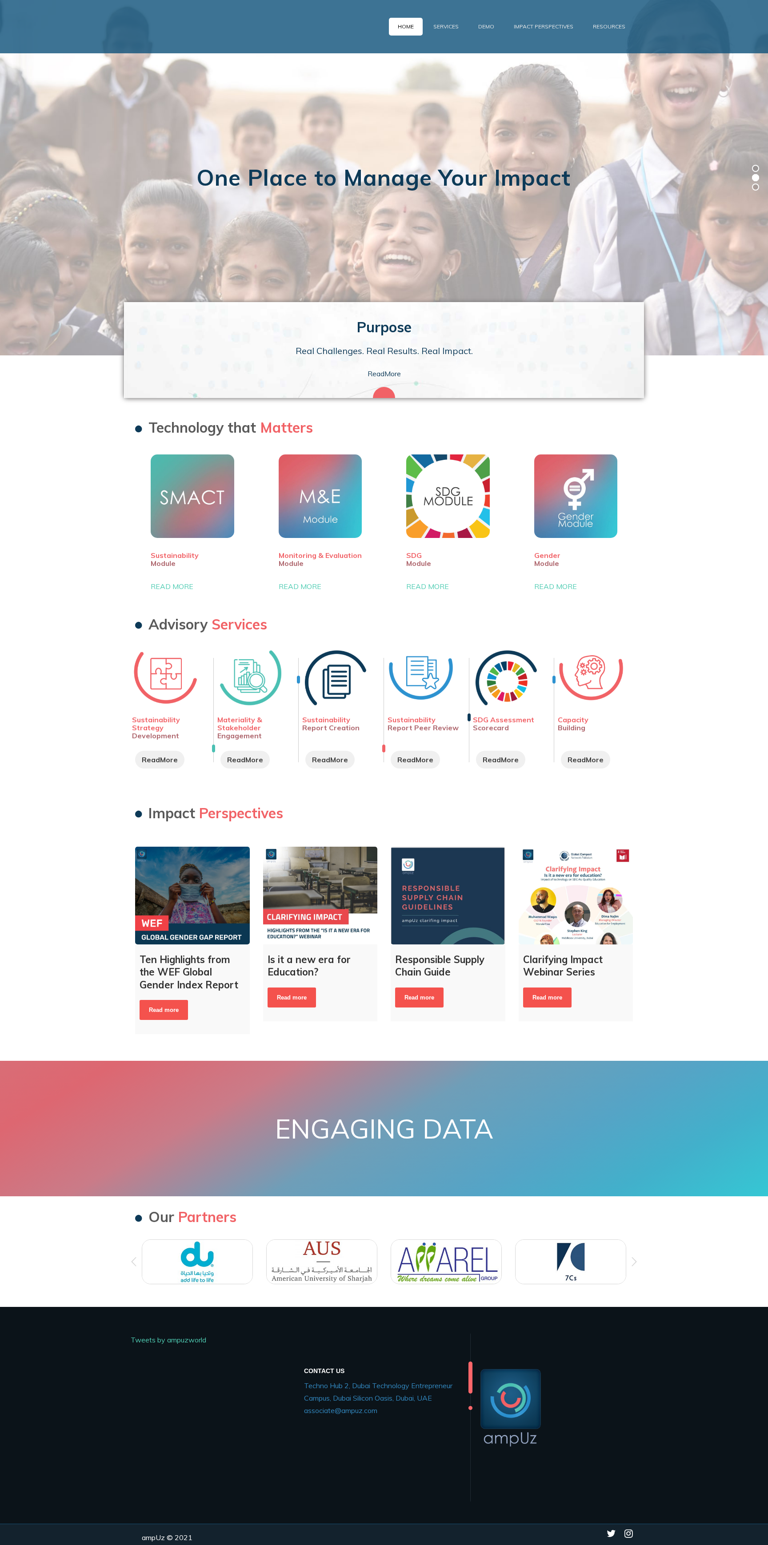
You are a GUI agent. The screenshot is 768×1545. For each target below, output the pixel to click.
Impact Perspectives (543, 26)
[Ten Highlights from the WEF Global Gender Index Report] (192, 895)
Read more (164, 1010)
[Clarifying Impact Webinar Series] (576, 895)
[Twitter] (611, 1535)
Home (406, 26)
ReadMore (384, 373)
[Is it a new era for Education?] (320, 895)
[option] (384, 1128)
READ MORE (172, 586)
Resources (609, 26)
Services (446, 26)
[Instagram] (628, 1535)
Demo (486, 26)
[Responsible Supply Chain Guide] (448, 895)
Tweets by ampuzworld (168, 1339)
